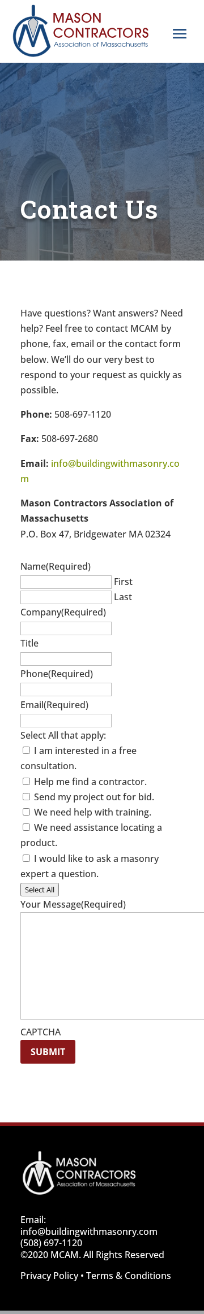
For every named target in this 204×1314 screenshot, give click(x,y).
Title (29, 643)
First (123, 581)
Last (123, 597)
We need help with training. (92, 812)
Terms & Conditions (128, 1275)
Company (63, 612)
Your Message (73, 904)
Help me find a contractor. (90, 781)
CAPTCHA (40, 1032)
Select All (39, 889)
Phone (56, 673)
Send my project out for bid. (94, 797)
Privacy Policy (49, 1275)
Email (54, 705)
